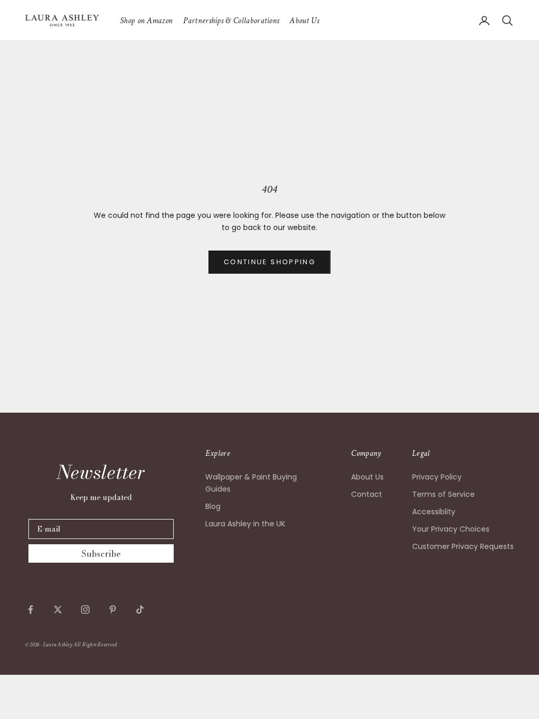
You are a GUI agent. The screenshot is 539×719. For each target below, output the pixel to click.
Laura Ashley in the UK (245, 523)
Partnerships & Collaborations (231, 20)
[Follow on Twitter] (58, 609)
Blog (213, 506)
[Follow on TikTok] (140, 609)
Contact (366, 494)
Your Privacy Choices (451, 529)
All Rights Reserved (95, 644)
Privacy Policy (437, 477)
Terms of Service (443, 494)
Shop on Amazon (146, 20)
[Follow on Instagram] (85, 609)
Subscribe (101, 553)
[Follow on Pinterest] (112, 609)
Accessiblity (433, 511)
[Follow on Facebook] (30, 609)
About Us (304, 20)
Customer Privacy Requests (463, 546)
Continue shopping (269, 262)
